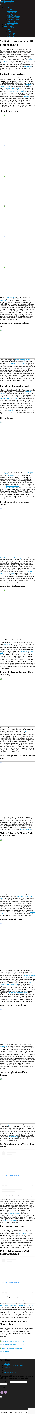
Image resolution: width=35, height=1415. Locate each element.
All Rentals (10, 9)
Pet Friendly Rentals (13, 14)
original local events (24, 1233)
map (13, 1137)
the (29, 975)
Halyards (29, 85)
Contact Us (7, 1367)
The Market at (12, 88)
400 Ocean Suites (12, 23)
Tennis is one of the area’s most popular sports (13, 558)
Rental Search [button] (8, 7)
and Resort (15, 363)
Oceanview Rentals (13, 19)
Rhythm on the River (14, 1213)
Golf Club (12, 486)
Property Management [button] (10, 33)
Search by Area (12, 11)
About (5, 1369)
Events (9, 29)
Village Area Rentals (13, 16)
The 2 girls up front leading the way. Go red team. (16, 1297)
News (9, 31)
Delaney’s (26, 96)
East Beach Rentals (13, 18)
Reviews (6, 1370)
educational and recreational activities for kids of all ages (16, 1305)
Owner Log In (11, 36)
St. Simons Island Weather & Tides (14, 1365)
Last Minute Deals (9, 24)
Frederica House (5, 86)
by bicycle (7, 644)
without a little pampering (22, 360)
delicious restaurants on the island (17, 91)
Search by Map (11, 12)
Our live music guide (9, 1220)
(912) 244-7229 (6, 2)
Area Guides (11, 28)
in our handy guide (25, 829)
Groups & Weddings (10, 1372)
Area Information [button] (9, 26)
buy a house (25, 977)
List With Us (11, 35)
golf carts (11, 1125)
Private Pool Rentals (13, 21)
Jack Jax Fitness (17, 1300)
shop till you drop (10, 297)
